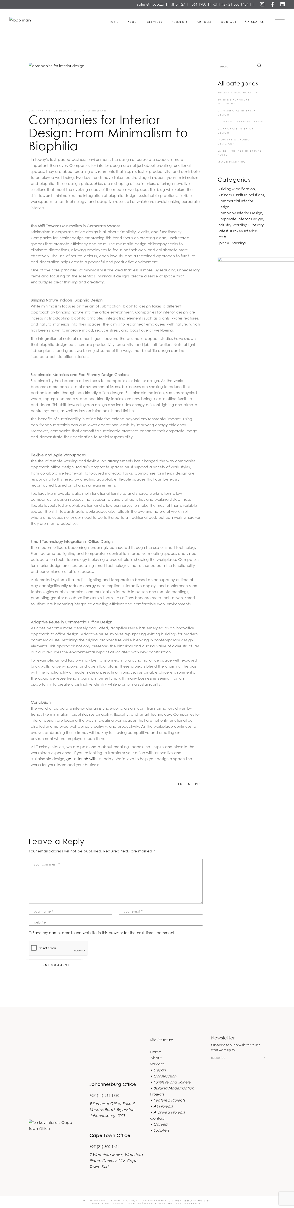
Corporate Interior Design (240, 219)
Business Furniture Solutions (241, 195)
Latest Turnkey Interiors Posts (238, 234)
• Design (158, 1070)
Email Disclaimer (128, 1203)
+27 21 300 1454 (234, 4)
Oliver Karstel (191, 1203)
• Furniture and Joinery (170, 1082)
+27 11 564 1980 (192, 4)
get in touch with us (83, 758)
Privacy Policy (104, 1203)
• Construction (163, 1076)
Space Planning (232, 161)
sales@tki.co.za (150, 4)
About (156, 1058)
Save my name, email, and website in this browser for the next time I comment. (104, 932)
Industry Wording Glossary (241, 225)
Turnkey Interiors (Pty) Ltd (114, 1200)
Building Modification (238, 92)
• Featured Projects (167, 1100)
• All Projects (161, 1106)
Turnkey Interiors (92, 110)
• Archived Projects (167, 1112)
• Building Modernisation (172, 1088)
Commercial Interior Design (235, 204)
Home (155, 1052)
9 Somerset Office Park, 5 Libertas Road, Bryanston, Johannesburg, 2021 (112, 1109)
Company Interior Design (49, 110)
